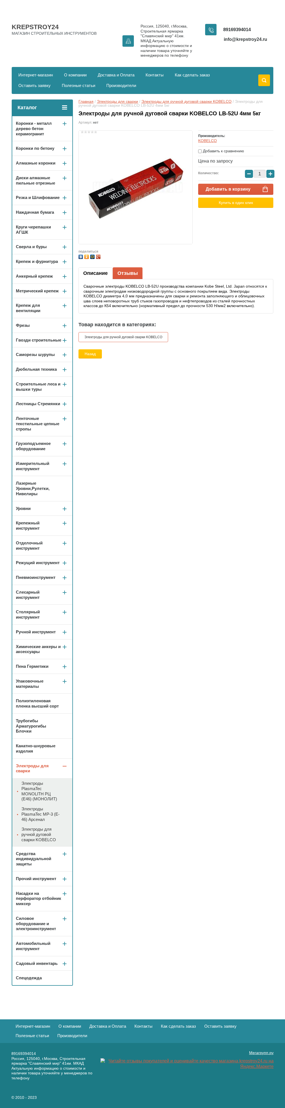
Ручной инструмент (36, 631)
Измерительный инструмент (32, 466)
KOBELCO (207, 140)
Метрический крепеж (37, 290)
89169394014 (237, 29)
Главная (86, 101)
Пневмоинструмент (35, 577)
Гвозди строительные (38, 340)
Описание (95, 273)
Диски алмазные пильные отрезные (35, 180)
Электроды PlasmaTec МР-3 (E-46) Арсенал (40, 814)
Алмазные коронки (35, 163)
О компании (75, 75)
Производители (121, 85)
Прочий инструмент (36, 878)
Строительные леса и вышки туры (38, 387)
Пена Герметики (32, 666)
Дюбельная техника (36, 369)
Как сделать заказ (192, 75)
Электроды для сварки (117, 101)
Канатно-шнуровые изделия (35, 748)
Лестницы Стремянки (38, 403)
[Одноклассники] (87, 256)
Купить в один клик (236, 202)
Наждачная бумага (35, 212)
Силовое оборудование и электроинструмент (36, 923)
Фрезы (23, 325)
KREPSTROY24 (35, 27)
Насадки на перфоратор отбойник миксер (38, 898)
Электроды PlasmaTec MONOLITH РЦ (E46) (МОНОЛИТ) (39, 791)
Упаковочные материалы (29, 684)
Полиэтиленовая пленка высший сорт (37, 703)
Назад (90, 354)
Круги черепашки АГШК (33, 230)
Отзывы (127, 273)
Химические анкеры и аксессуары (38, 649)
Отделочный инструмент (29, 546)
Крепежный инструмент (28, 526)
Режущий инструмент (38, 562)
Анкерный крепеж (34, 276)
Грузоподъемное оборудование (33, 446)
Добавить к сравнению (223, 151)
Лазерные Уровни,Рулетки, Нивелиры (33, 488)
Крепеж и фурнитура (37, 261)
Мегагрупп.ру (261, 1052)
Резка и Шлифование (38, 197)
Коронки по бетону (35, 148)
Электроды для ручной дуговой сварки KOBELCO (186, 101)
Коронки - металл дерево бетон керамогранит (34, 128)
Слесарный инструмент (28, 595)
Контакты (155, 75)
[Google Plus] (99, 256)
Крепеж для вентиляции (28, 308)
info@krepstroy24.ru (245, 39)
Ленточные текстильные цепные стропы (37, 423)
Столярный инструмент (28, 614)
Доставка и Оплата (116, 75)
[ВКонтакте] (81, 256)
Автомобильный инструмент (33, 946)
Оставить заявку (34, 85)
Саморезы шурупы (35, 354)
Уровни (23, 508)
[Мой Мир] (93, 256)
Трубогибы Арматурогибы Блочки (31, 726)
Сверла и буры (31, 246)
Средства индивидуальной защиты (33, 859)
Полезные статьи (78, 85)
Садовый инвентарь (37, 963)
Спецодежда (29, 977)
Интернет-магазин (35, 75)
